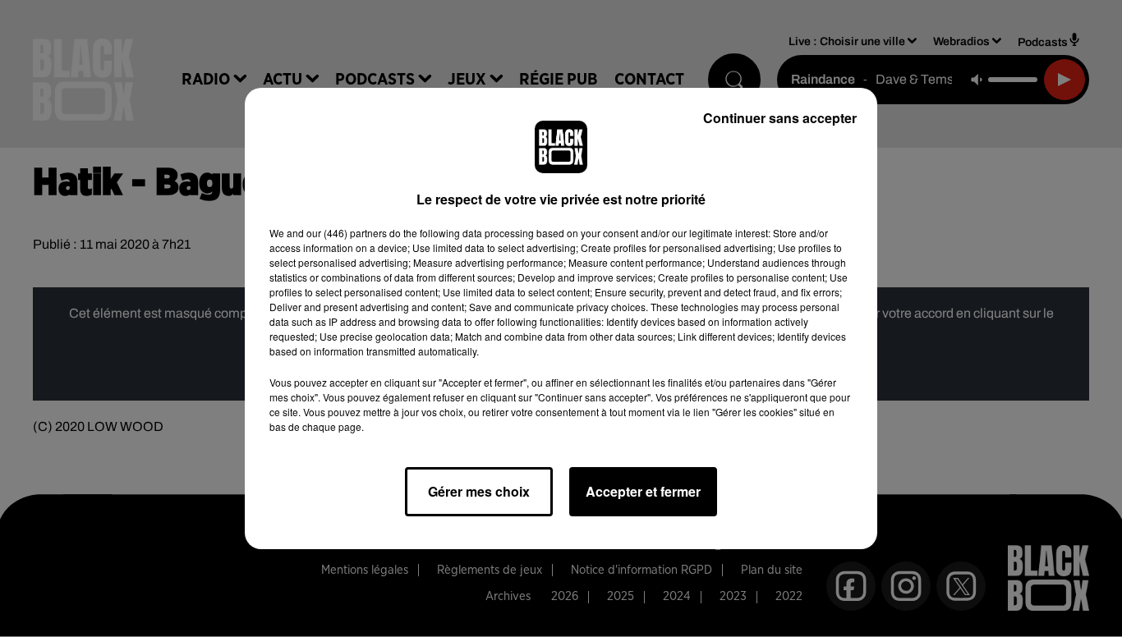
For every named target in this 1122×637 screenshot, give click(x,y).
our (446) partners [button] (346, 233)
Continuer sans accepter (780, 117)
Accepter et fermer (643, 491)
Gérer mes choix (479, 491)
